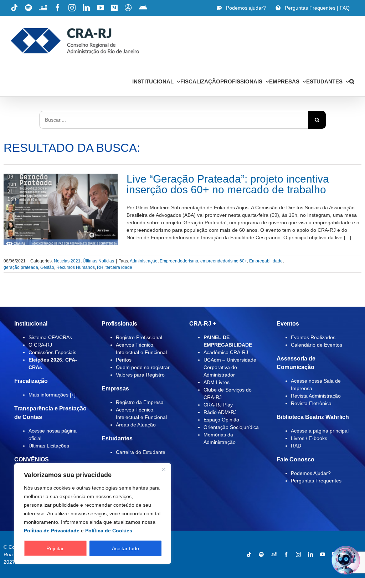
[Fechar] (163, 469)
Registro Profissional (139, 337)
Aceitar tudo (125, 548)
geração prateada (21, 267)
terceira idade (119, 267)
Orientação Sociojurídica (231, 427)
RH (100, 267)
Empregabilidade (266, 261)
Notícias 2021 (67, 261)
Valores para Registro (140, 375)
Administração (144, 261)
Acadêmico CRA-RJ (226, 352)
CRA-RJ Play (218, 405)
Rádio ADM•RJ (220, 412)
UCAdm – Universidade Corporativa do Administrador (230, 367)
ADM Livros (217, 382)
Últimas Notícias (98, 261)
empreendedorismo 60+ (223, 261)
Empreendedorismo (179, 261)
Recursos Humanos (75, 267)
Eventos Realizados (313, 337)
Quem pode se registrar (143, 367)
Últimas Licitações (49, 446)
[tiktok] (249, 554)
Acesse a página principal (320, 431)
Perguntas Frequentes (316, 481)
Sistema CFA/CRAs (50, 337)
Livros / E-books (309, 438)
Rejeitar (55, 548)
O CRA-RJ (40, 345)
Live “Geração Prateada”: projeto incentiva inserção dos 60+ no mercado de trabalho (228, 184)
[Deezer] (274, 554)
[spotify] (261, 554)
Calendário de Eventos (316, 345)
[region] (92, 513)
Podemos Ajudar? (311, 473)
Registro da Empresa (140, 402)
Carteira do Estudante (140, 452)
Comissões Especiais (52, 352)
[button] (351, 81)
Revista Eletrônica (311, 403)
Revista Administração (316, 396)
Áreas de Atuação (136, 425)
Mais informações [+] (52, 395)
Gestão (47, 267)
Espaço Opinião (221, 420)
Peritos (124, 360)
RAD (296, 446)
